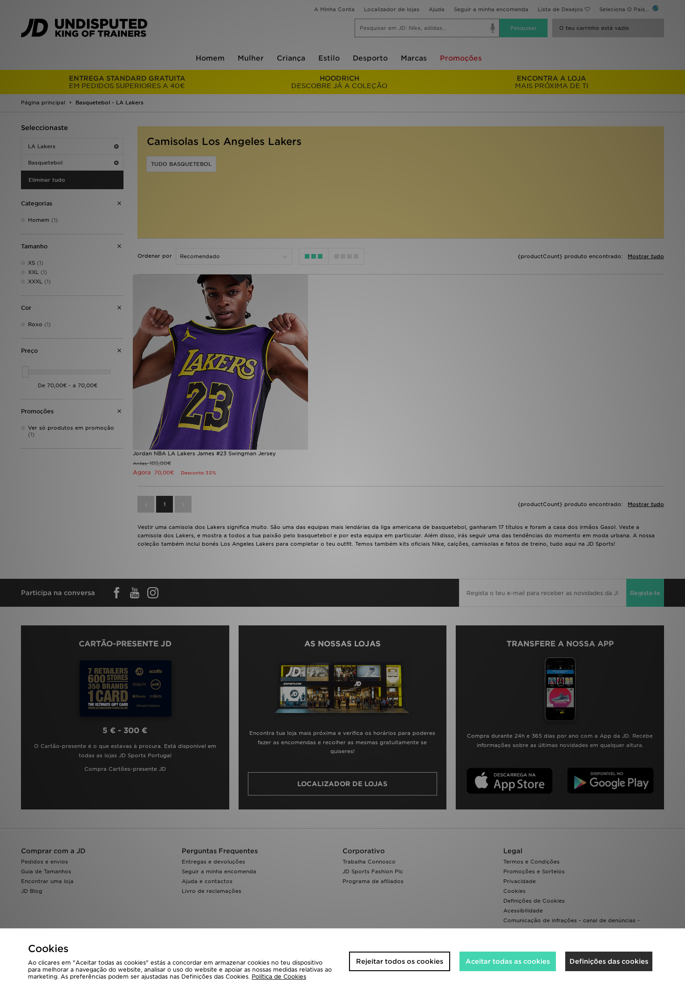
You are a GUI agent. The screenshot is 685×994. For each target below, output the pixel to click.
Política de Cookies (279, 976)
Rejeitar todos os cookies (399, 961)
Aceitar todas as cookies (508, 961)
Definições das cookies (608, 961)
